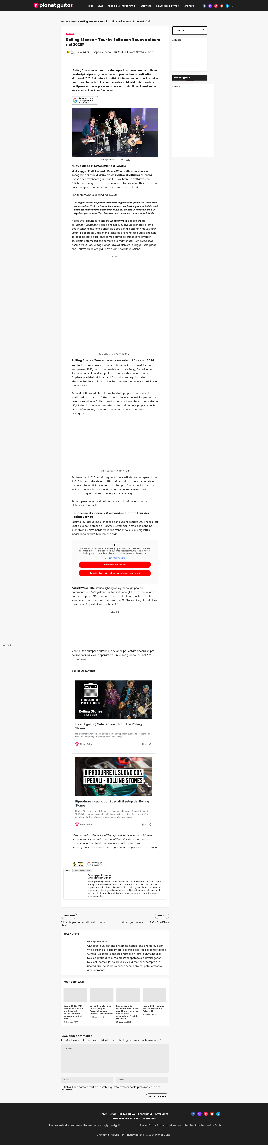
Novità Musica (144, 52)
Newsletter (118, 1134)
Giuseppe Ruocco (100, 52)
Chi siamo (103, 1134)
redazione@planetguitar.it (108, 1125)
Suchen (201, 29)
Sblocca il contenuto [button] (115, 564)
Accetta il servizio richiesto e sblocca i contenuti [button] (115, 573)
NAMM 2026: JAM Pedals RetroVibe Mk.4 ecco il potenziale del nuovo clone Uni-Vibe (73, 1012)
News (100, 6)
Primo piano (128, 6)
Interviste (145, 6)
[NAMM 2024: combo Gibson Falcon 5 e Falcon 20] (154, 995)
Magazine (189, 6)
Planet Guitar (103, 877)
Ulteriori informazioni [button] (115, 558)
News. (70, 34)
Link (128, 159)
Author (67, 870)
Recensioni (114, 6)
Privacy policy (134, 1134)
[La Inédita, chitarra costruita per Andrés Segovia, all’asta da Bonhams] (101, 995)
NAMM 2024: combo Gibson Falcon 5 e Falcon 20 (154, 1008)
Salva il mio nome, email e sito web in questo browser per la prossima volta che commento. (111, 1088)
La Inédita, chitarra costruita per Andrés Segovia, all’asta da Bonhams (101, 1010)
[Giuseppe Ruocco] (75, 892)
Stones (82, 228)
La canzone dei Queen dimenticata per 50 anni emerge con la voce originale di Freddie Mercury (127, 1012)
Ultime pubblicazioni (82, 870)
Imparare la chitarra (167, 6)
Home (90, 6)
